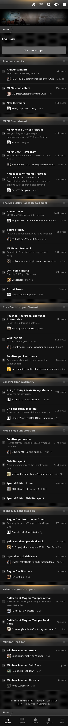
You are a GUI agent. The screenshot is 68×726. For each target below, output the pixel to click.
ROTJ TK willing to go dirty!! (25, 488)
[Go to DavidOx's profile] (9, 577)
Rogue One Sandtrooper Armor (26, 519)
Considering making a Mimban (28, 655)
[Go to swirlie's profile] (9, 532)
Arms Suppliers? (20, 685)
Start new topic (34, 50)
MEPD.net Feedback (19, 248)
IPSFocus (28, 700)
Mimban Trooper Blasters (23, 680)
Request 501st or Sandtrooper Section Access (36, 220)
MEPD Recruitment (15, 121)
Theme (39, 700)
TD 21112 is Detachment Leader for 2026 (33, 78)
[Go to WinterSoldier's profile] (9, 686)
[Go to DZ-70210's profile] (9, 399)
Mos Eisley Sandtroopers (19, 430)
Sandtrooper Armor (19, 439)
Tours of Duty (15, 229)
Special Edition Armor (20, 483)
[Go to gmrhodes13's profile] (9, 547)
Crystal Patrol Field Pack (22, 556)
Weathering (14, 337)
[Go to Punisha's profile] (9, 261)
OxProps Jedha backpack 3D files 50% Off (33, 547)
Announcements (13, 61)
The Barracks (15, 211)
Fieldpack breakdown (23, 670)
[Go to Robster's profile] (9, 280)
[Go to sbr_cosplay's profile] (9, 328)
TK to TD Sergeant (21, 190)
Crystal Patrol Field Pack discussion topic (33, 561)
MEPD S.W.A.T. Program (21, 151)
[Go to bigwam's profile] (9, 108)
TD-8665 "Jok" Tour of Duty (25, 239)
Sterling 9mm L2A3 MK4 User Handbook (32, 417)
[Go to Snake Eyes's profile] (9, 294)
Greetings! (17, 279)
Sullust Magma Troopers (19, 589)
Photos (15, 142)
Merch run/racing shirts (24, 294)
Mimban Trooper (14, 641)
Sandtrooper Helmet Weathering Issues (33, 346)
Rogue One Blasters (19, 571)
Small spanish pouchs (23, 328)
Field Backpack (16, 461)
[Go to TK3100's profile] (9, 94)
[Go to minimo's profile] (9, 656)
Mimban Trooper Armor (21, 650)
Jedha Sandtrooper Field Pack (25, 541)
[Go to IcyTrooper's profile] (9, 611)
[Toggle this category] (64, 61)
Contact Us (52, 700)
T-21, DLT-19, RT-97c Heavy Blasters (29, 390)
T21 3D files (18, 576)
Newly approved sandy (24, 108)
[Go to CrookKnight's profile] (9, 629)
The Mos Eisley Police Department (25, 203)
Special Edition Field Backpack (25, 498)
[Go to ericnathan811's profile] (9, 489)
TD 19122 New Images (23, 610)
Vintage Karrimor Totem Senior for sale (32, 474)
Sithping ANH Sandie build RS (27, 451)
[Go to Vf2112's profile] (9, 79)
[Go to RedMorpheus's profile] (9, 369)
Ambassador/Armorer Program (26, 173)
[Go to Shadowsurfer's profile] (9, 474)
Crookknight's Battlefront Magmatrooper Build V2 (37, 629)
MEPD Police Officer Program (25, 129)
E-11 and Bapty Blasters (22, 408)
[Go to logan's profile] (9, 418)
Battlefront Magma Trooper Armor (29, 598)
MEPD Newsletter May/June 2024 (29, 93)
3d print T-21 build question (26, 399)
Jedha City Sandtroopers (19, 510)
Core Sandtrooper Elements (21, 307)
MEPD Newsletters (18, 88)
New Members (16, 103)
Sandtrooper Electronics (22, 356)
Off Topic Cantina (18, 270)
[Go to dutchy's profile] (9, 671)
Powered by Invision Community (34, 703)
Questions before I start (24, 532)
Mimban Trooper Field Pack (24, 665)
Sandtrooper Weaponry (18, 381)
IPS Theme (16, 700)
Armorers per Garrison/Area (25, 177)
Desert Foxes (15, 289)
